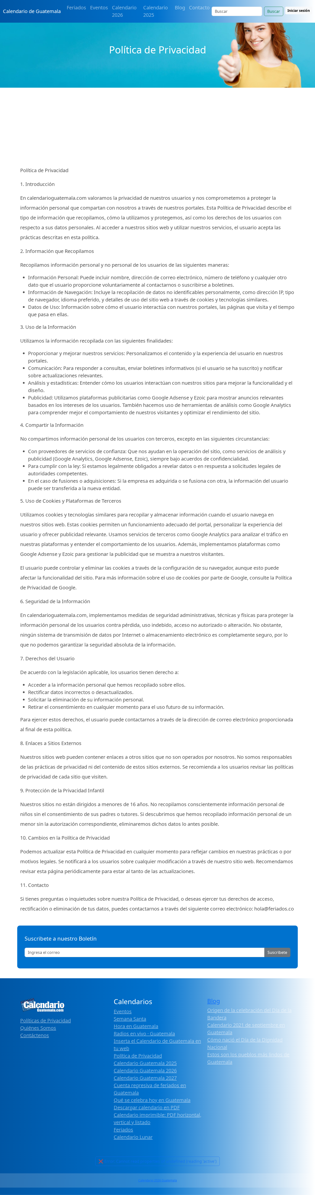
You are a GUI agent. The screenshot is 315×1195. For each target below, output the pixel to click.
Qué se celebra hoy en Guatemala (152, 1100)
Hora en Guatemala (136, 1026)
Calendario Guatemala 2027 (145, 1078)
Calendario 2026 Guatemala (157, 1180)
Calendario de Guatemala (32, 11)
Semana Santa (130, 1018)
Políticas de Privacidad (45, 1020)
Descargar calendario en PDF (147, 1107)
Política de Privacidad (138, 1055)
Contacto (199, 7)
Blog (180, 7)
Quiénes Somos (38, 1028)
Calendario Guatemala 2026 (145, 1070)
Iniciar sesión (298, 10)
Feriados (76, 7)
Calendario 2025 (155, 11)
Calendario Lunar (133, 1137)
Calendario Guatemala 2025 (145, 1063)
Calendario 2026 (124, 11)
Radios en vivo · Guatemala (144, 1033)
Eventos (99, 7)
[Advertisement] (157, 124)
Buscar (273, 11)
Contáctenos (34, 1035)
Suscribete (277, 952)
